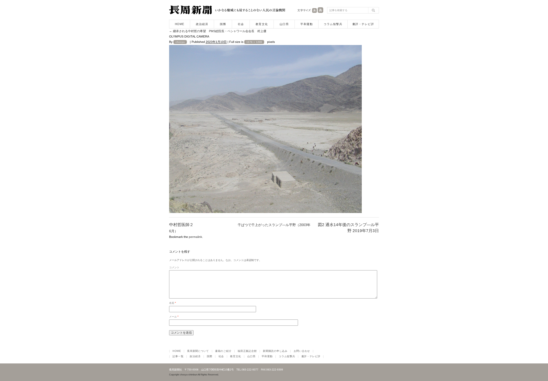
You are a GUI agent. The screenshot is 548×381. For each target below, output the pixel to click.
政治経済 (202, 24)
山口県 (284, 24)
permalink (195, 236)
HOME (180, 24)
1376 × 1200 (254, 42)
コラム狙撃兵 (333, 24)
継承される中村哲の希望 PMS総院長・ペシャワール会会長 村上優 (217, 31)
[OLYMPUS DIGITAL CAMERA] (265, 209)
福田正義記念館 (247, 351)
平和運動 (306, 24)
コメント (174, 267)
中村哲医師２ (181, 224)
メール (174, 316)
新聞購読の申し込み (275, 351)
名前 (172, 303)
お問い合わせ (302, 351)
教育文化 (262, 24)
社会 (241, 24)
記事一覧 (178, 356)
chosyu (180, 42)
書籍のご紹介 (223, 351)
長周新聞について (198, 351)
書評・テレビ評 (363, 24)
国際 (223, 24)
